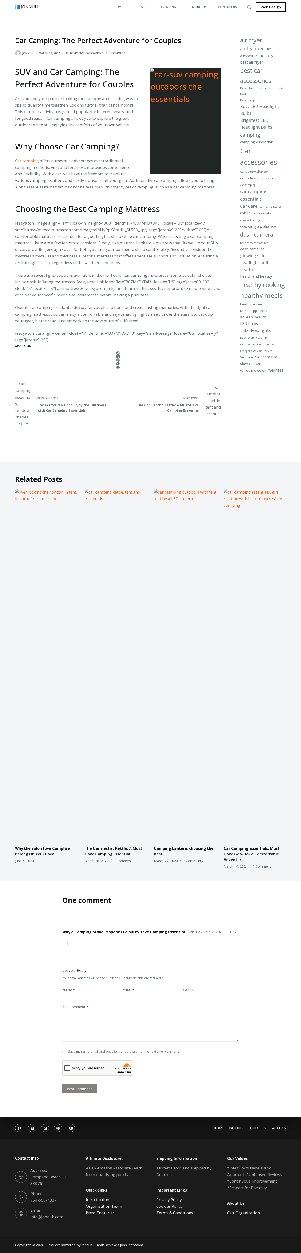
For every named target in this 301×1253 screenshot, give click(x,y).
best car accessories (255, 75)
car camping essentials (253, 195)
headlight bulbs (256, 262)
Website (190, 989)
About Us (199, 7)
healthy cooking (262, 284)
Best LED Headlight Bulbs (259, 109)
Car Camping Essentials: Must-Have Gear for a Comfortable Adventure (252, 854)
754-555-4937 (43, 1200)
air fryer (251, 40)
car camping (247, 185)
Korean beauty (253, 317)
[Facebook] (118, 353)
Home (118, 7)
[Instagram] (45, 1128)
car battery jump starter (257, 178)
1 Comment (117, 53)
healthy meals (261, 295)
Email (128, 989)
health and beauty (256, 276)
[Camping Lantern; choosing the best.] (185, 665)
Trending (236, 1128)
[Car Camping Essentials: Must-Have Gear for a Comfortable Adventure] (255, 665)
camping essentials (257, 142)
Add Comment (75, 1006)
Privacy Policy (169, 1199)
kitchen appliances (253, 311)
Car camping (27, 160)
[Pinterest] (118, 360)
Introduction (97, 1199)
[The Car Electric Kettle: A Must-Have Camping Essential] (116, 665)
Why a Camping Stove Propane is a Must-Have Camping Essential (123, 932)
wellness (275, 370)
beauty (266, 55)
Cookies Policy (169, 1206)
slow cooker (250, 363)
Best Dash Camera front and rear (261, 90)
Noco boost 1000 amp (253, 337)
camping (250, 134)
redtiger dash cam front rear (258, 344)
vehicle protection (253, 370)
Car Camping (94, 53)
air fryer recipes (256, 48)
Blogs (218, 1128)
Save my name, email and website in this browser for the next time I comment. (123, 1051)
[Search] (249, 7)
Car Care (248, 206)
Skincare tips (266, 357)
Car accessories (258, 156)
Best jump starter (253, 100)
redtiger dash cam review (256, 351)
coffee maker (263, 213)
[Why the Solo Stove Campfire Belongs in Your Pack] (46, 665)
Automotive (75, 53)
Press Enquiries (100, 1212)
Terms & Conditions (174, 1212)
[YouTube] (71, 1128)
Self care (246, 357)
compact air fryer (251, 220)
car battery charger (254, 171)
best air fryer (251, 62)
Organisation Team (104, 1206)
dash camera (256, 234)
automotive (248, 56)
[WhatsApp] (118, 363)
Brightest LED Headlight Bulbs (256, 123)
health (246, 269)
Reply (232, 932)
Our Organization (243, 1212)
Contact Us (227, 7)
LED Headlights (255, 330)
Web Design (271, 6)
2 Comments (193, 860)
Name (68, 989)
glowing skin (252, 255)
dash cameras (252, 249)
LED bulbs (249, 323)
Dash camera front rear (254, 243)
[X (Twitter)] (118, 356)
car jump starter (271, 206)
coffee (245, 212)
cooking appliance (258, 226)
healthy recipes (251, 304)
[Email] (118, 367)
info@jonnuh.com (46, 1216)
